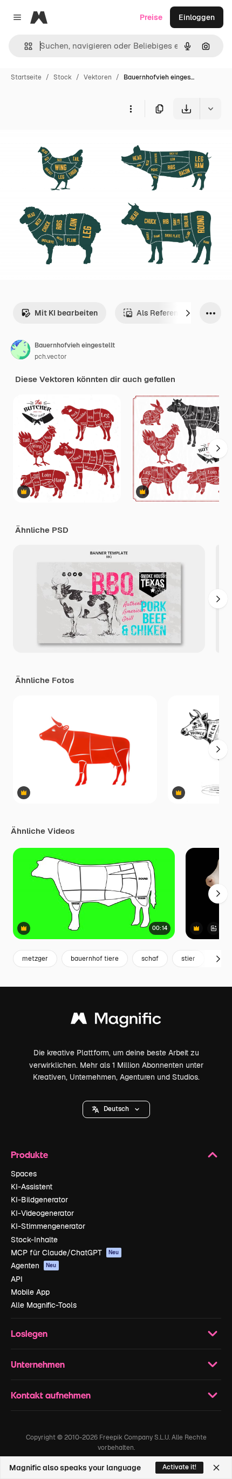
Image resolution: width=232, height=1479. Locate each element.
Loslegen (29, 1333)
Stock (62, 77)
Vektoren (98, 77)
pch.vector (51, 356)
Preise (151, 17)
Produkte (29, 1154)
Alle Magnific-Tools (44, 1305)
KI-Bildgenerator (39, 1199)
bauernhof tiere (95, 958)
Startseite (26, 77)
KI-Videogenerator (42, 1213)
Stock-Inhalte (34, 1239)
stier (188, 958)
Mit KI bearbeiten (66, 313)
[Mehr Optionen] (130, 108)
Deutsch (116, 1109)
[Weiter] (187, 313)
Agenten (34, 1265)
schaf (150, 958)
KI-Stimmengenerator (48, 1226)
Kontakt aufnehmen (51, 1395)
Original (69, 144)
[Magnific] (116, 1021)
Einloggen (197, 17)
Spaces (24, 1174)
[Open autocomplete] (24, 46)
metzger (35, 958)
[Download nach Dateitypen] (210, 108)
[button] (116, 1109)
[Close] (216, 1467)
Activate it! (179, 1467)
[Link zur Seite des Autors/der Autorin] (20, 351)
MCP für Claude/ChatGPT (65, 1252)
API (17, 1279)
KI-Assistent (31, 1187)
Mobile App (30, 1292)
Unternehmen (38, 1364)
